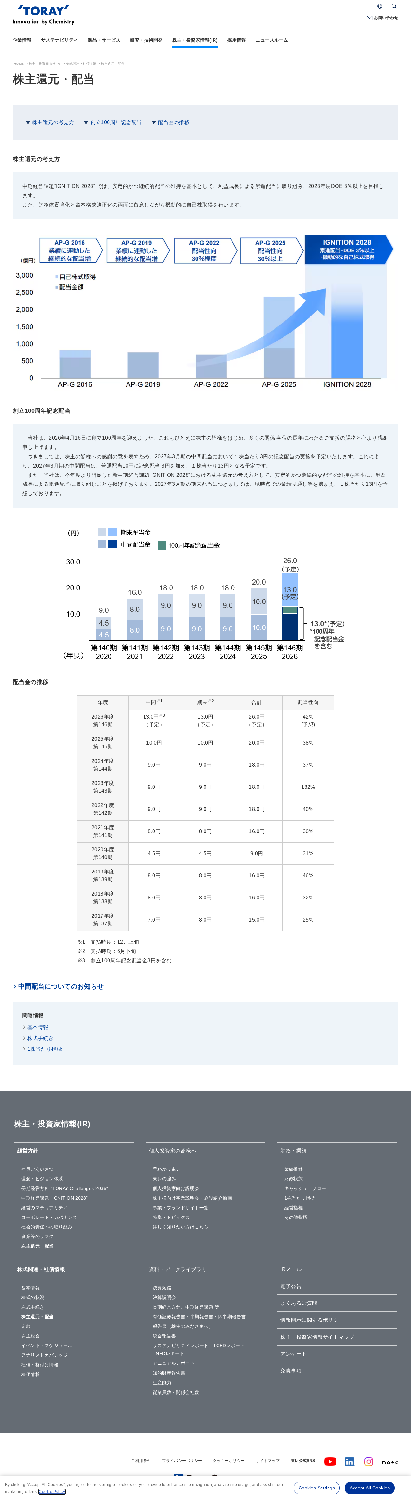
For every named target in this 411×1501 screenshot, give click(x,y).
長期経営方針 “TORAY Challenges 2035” (64, 1188)
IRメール (291, 1269)
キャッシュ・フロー (305, 1188)
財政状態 (293, 1178)
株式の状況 (32, 1297)
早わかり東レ (167, 1169)
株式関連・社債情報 (81, 63)
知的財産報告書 (169, 1373)
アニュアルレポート (174, 1363)
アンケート (293, 1354)
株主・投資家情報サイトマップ (317, 1337)
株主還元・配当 (37, 1246)
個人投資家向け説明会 (176, 1188)
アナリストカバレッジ (44, 1355)
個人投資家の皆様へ (173, 1150)
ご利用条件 (141, 1460)
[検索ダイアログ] (394, 6)
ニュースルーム (272, 40)
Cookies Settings (317, 1487)
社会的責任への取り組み (46, 1226)
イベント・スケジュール (46, 1345)
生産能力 (162, 1382)
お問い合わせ (386, 17)
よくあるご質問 (298, 1303)
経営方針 (28, 1150)
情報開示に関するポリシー (312, 1320)
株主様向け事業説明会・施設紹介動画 (192, 1198)
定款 (26, 1326)
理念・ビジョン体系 (42, 1178)
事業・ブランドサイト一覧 (181, 1207)
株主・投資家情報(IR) (195, 40)
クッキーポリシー (229, 1460)
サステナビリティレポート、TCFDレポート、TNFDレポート (201, 1349)
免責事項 (291, 1370)
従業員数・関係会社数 (176, 1392)
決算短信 (162, 1287)
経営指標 (293, 1207)
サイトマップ (268, 1460)
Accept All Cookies (370, 1487)
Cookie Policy (52, 1491)
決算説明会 (164, 1297)
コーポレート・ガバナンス (49, 1217)
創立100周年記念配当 (116, 122)
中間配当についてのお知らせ (61, 986)
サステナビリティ (59, 40)
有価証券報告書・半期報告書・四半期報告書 (199, 1316)
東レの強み (164, 1178)
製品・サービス (104, 40)
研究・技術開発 (146, 40)
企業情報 (22, 40)
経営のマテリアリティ (44, 1207)
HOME (19, 63)
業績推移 (293, 1169)
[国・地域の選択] (379, 6)
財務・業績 (293, 1150)
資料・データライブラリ (178, 1269)
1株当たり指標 (44, 1049)
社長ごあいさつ (37, 1169)
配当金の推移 (174, 122)
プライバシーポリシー (182, 1460)
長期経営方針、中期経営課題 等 (186, 1307)
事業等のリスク (37, 1236)
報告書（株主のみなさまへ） (183, 1326)
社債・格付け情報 (39, 1364)
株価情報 (30, 1374)
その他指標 (296, 1217)
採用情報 (236, 40)
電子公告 (291, 1286)
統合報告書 (164, 1335)
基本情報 (37, 1027)
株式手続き (40, 1038)
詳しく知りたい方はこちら (181, 1226)
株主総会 (30, 1335)
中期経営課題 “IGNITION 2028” (54, 1198)
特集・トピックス (171, 1217)
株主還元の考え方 (53, 122)
